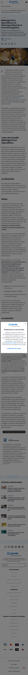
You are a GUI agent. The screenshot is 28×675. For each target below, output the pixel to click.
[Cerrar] (25, 323)
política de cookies (11, 343)
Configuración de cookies (14, 348)
